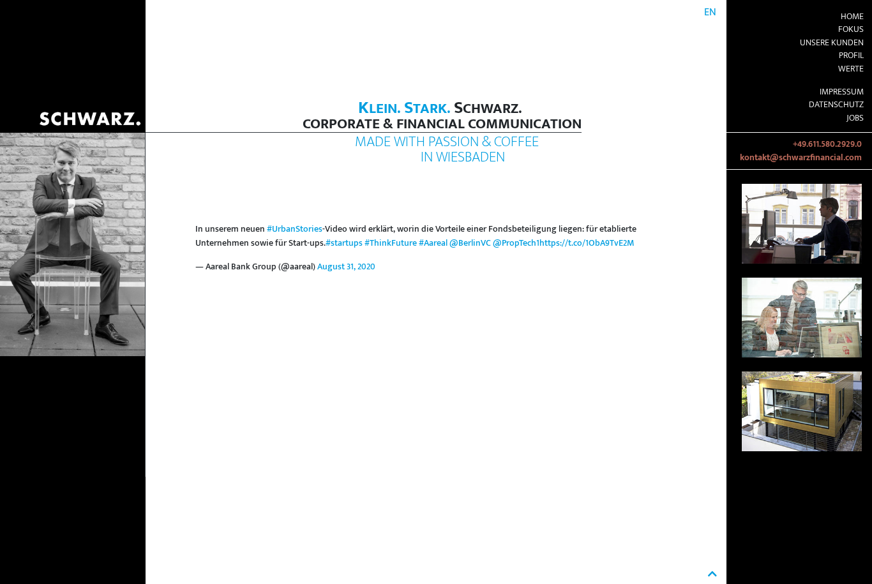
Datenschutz (836, 104)
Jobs (855, 118)
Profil (851, 55)
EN (710, 12)
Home (852, 16)
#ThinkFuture (391, 243)
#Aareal (433, 243)
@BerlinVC (470, 243)
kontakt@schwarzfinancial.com (801, 158)
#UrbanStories (294, 229)
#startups (344, 243)
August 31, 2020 (346, 266)
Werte (851, 69)
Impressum (842, 92)
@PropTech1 (516, 243)
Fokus (851, 29)
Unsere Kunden (832, 42)
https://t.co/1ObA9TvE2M (586, 243)
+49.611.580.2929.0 (827, 144)
